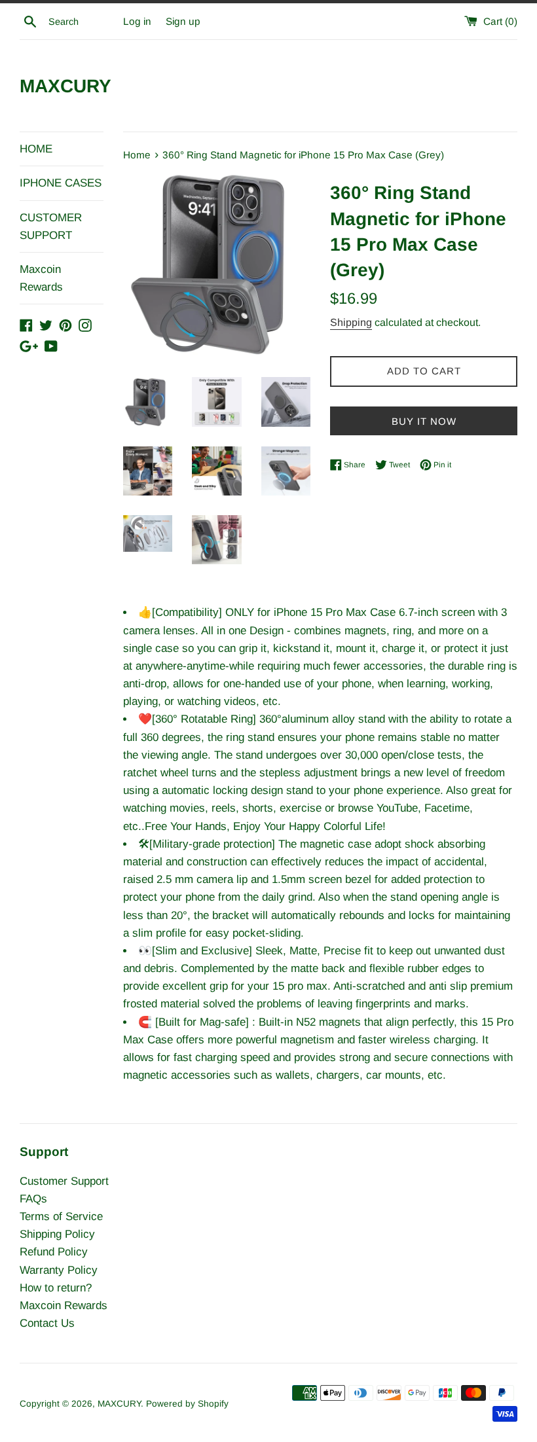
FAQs (33, 1199)
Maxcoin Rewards (41, 278)
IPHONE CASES (61, 183)
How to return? (56, 1288)
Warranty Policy (59, 1270)
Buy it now (424, 421)
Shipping (351, 322)
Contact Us (47, 1323)
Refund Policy (54, 1252)
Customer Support (64, 1181)
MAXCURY (65, 86)
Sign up (183, 21)
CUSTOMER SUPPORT (51, 226)
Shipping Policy (57, 1234)
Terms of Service (61, 1216)
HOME (36, 149)
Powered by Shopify (187, 1404)
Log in (137, 21)
